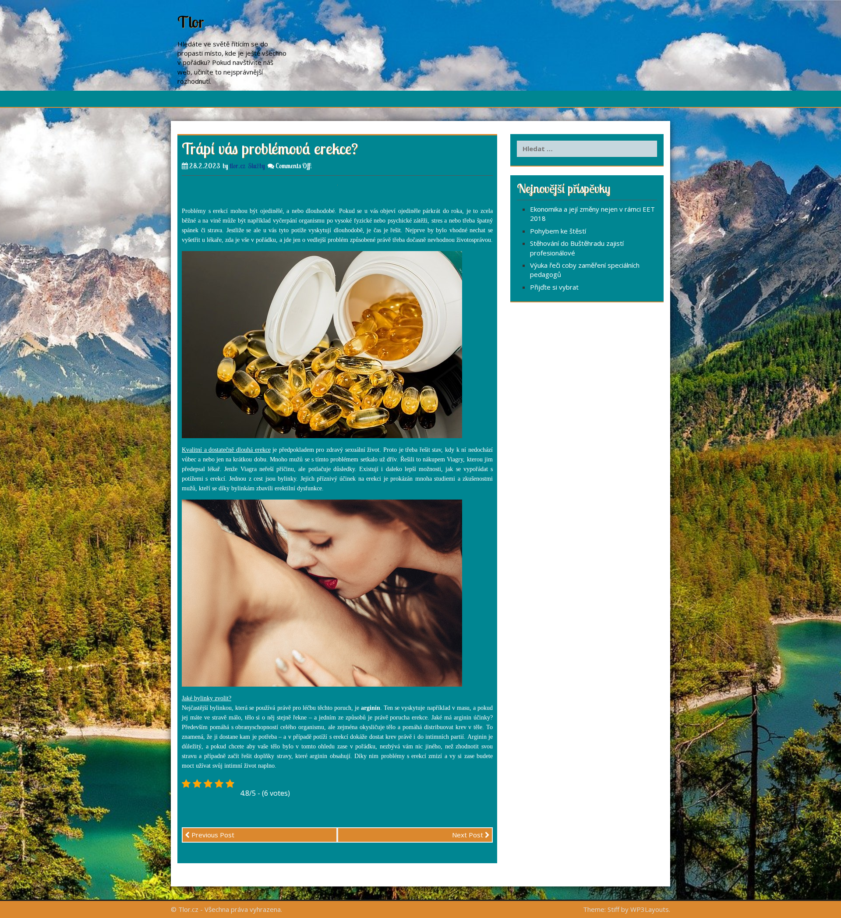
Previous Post (212, 834)
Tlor (190, 22)
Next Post (468, 834)
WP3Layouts (649, 909)
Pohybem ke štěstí (558, 231)
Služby (256, 166)
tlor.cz (237, 166)
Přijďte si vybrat (554, 287)
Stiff (613, 909)
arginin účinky (472, 717)
